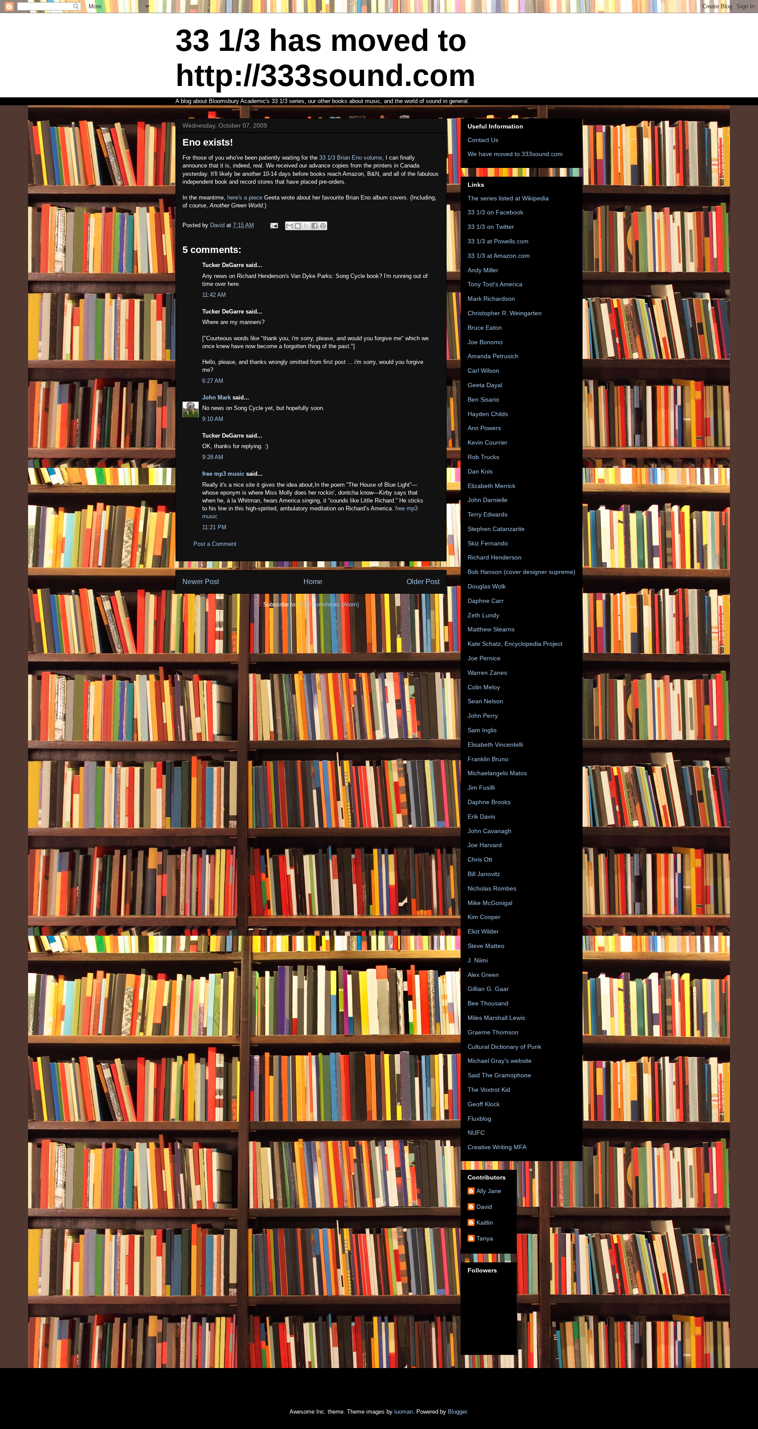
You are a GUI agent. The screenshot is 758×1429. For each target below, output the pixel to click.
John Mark (216, 397)
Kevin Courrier (488, 442)
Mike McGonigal (490, 902)
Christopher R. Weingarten (505, 313)
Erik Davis (481, 816)
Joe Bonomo (485, 342)
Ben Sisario (483, 399)
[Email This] (289, 225)
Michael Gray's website (500, 1060)
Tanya (484, 1238)
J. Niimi (478, 960)
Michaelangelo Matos (497, 773)
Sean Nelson (485, 701)
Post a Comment (214, 544)
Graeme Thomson (493, 1032)
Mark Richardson (491, 298)
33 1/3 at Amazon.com (499, 255)
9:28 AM (212, 457)
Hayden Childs (488, 413)
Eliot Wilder (483, 931)
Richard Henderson (495, 557)
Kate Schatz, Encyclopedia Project (515, 643)
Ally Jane (488, 1190)
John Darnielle (488, 499)
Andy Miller (483, 270)
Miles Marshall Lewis (496, 1017)
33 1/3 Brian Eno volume (350, 157)
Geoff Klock (484, 1104)
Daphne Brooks (489, 801)
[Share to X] (306, 225)
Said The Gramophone (499, 1075)
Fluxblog (479, 1118)
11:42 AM (214, 295)
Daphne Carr (486, 600)
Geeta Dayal (485, 384)
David (484, 1206)
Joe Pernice (484, 658)
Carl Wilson (483, 370)
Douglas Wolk (487, 586)
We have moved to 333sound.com (515, 153)
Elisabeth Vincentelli (495, 744)
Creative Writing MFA (497, 1147)
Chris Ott (480, 859)
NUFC (476, 1132)
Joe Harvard (485, 844)
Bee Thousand (488, 1003)
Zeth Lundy (483, 615)
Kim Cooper (484, 916)
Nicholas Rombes (492, 888)
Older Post (423, 581)
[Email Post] (273, 225)
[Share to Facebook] (314, 225)
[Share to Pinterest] (322, 225)
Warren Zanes (487, 672)
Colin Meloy (484, 687)
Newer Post (200, 581)
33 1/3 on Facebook (495, 212)
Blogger (457, 1411)
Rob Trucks (483, 456)
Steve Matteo (486, 945)
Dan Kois (480, 471)
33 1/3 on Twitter (491, 226)
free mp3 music (223, 473)
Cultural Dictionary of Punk (504, 1046)
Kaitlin (484, 1222)
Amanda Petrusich (493, 356)
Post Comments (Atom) (329, 604)
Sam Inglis (482, 730)
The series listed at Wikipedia (508, 198)
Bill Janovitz (484, 873)
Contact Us (483, 139)
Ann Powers (484, 427)
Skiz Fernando (488, 543)
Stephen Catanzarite (496, 528)
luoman (403, 1411)
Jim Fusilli (481, 787)
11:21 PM (214, 527)
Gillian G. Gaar (488, 988)
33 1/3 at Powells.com (498, 241)
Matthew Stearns (491, 629)
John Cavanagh (489, 830)
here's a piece (245, 197)
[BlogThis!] (297, 225)
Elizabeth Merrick (491, 485)
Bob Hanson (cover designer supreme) (522, 571)
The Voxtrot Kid (489, 1089)
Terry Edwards (488, 514)
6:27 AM (212, 381)
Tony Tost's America (495, 284)
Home (313, 581)
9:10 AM (212, 419)
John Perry (483, 715)
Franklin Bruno (488, 759)
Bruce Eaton (485, 327)
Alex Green (483, 974)
